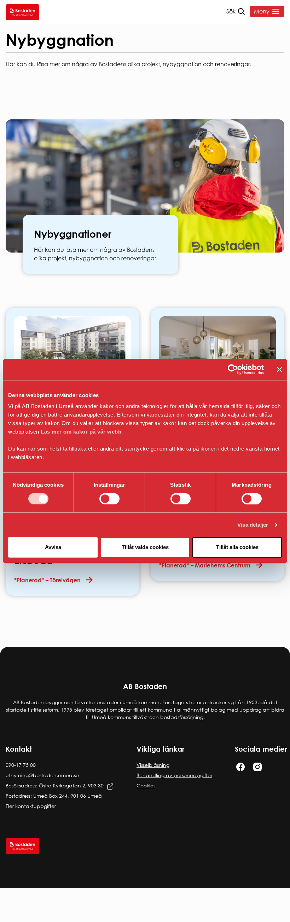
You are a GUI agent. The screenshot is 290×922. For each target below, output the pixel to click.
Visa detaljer (252, 525)
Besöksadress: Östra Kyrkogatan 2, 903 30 (55, 785)
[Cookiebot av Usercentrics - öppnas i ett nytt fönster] (233, 369)
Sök (231, 11)
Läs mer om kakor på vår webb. (82, 432)
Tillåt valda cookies (145, 547)
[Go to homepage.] (22, 12)
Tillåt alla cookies (237, 547)
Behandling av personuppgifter (174, 775)
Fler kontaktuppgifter (31, 806)
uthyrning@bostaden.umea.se (42, 775)
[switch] (109, 498)
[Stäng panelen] (279, 369)
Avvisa (53, 547)
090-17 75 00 (21, 765)
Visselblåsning (153, 765)
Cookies (146, 785)
